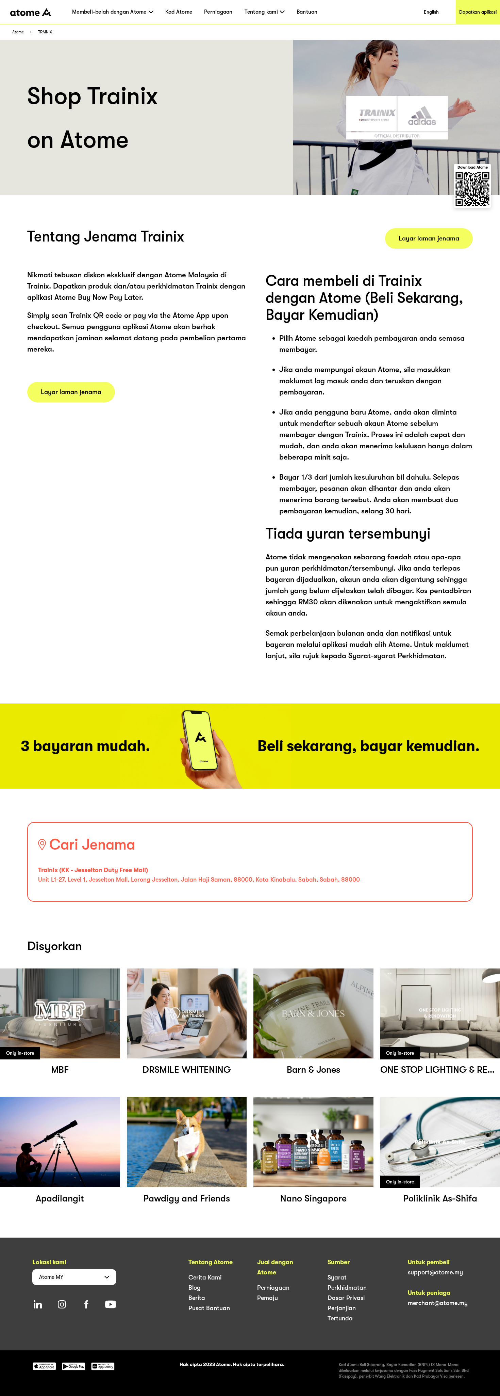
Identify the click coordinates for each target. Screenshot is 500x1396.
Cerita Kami (204, 1277)
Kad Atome (178, 12)
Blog (194, 1287)
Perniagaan (218, 12)
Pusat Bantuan (209, 1308)
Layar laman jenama (71, 392)
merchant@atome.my (438, 1303)
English (431, 12)
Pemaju (267, 1297)
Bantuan (307, 12)
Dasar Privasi (346, 1297)
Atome (18, 32)
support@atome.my (435, 1272)
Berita (196, 1297)
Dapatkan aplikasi (478, 12)
